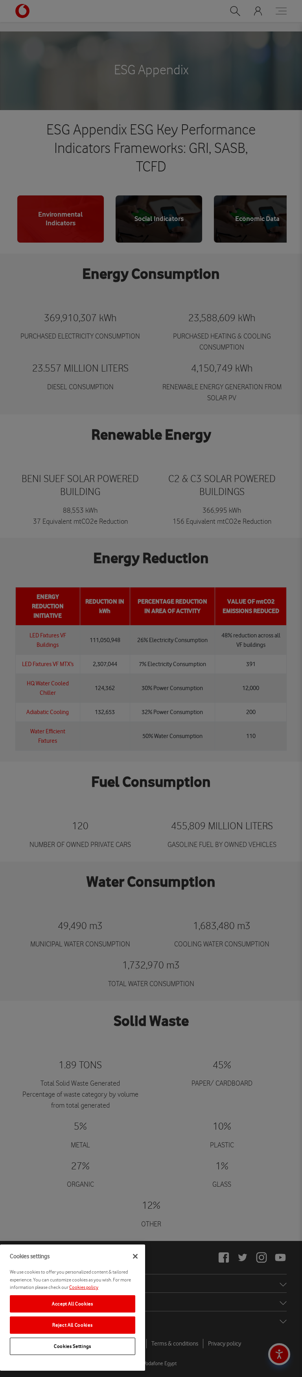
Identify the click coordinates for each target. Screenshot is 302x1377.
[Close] (135, 1256)
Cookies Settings (72, 1346)
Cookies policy (83, 1287)
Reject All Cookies (72, 1325)
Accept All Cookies (72, 1304)
